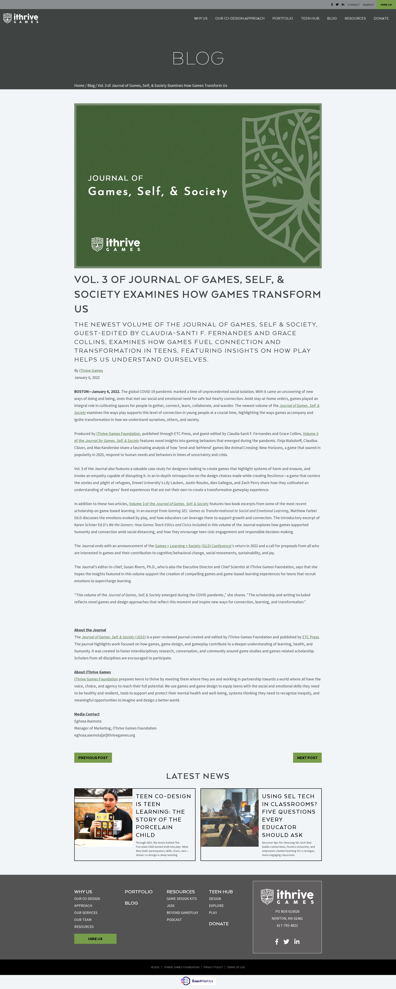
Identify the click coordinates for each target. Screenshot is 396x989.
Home (79, 85)
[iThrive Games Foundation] (20, 18)
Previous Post (93, 757)
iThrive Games (91, 370)
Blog (91, 85)
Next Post (307, 757)
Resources (84, 926)
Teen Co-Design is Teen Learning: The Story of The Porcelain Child (163, 815)
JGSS (170, 905)
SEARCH (368, 4)
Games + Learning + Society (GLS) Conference (193, 545)
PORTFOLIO (282, 18)
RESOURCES (355, 18)
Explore (216, 905)
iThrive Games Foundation (181, 967)
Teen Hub (221, 891)
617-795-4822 (287, 925)
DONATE (381, 18)
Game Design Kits (182, 898)
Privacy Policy (213, 967)
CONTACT (353, 4)
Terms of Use (236, 967)
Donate (219, 923)
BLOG (332, 18)
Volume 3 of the (169, 503)
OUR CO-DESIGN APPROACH (240, 18)
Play (213, 912)
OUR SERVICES (85, 912)
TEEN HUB (310, 18)
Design (215, 898)
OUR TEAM (83, 919)
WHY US (200, 18)
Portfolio (139, 891)
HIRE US (386, 4)
